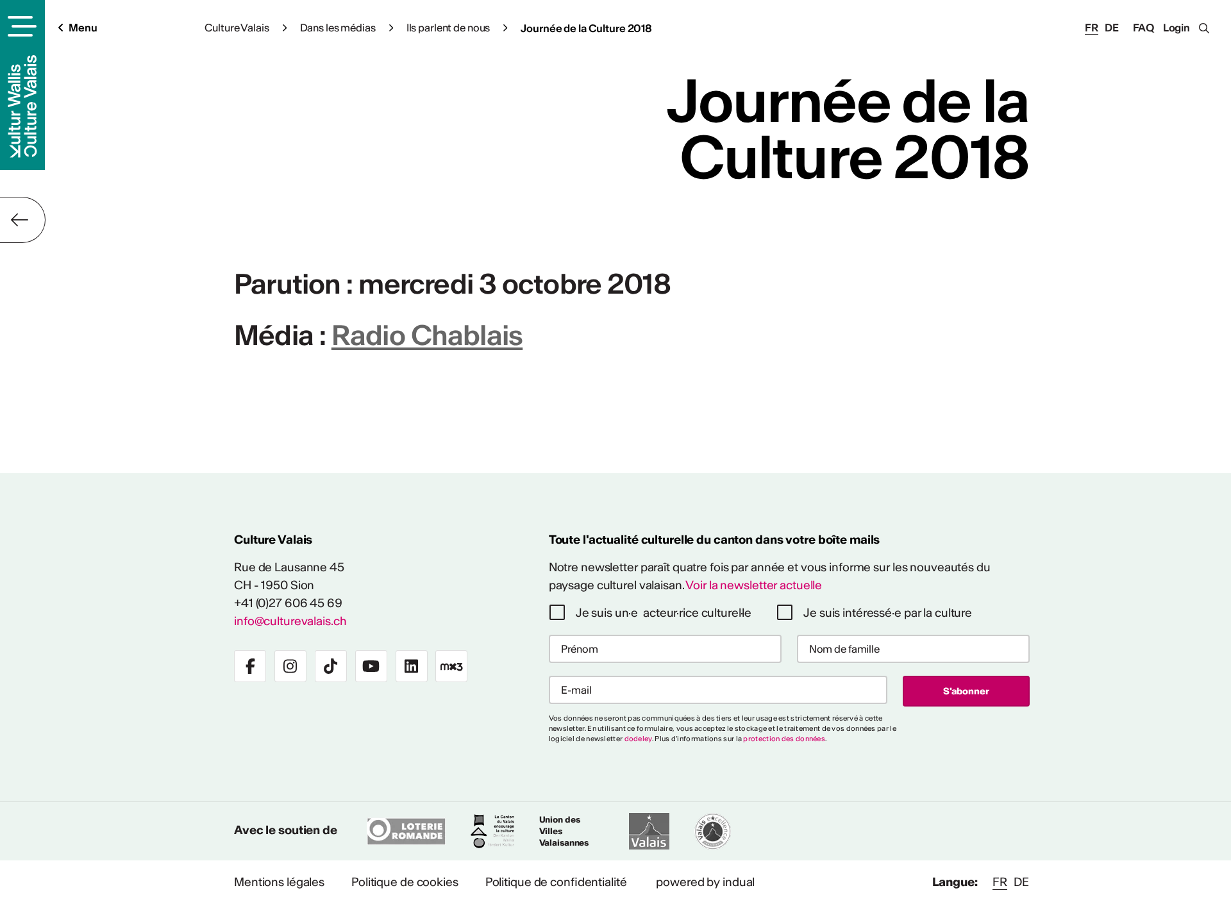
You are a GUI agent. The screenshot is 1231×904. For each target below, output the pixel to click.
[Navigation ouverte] (20, 26)
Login (1176, 27)
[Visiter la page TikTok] (331, 666)
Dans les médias (338, 27)
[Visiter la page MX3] (451, 666)
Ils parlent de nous (448, 27)
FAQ (1144, 27)
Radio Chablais (427, 335)
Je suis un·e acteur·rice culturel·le (664, 612)
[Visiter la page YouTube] (371, 666)
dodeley (638, 738)
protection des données (784, 738)
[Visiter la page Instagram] (290, 666)
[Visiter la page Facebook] (250, 666)
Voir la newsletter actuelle (753, 585)
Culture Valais (237, 27)
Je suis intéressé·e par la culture (887, 612)
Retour (23, 220)
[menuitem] (279, 882)
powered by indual (705, 882)
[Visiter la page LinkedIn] (412, 666)
